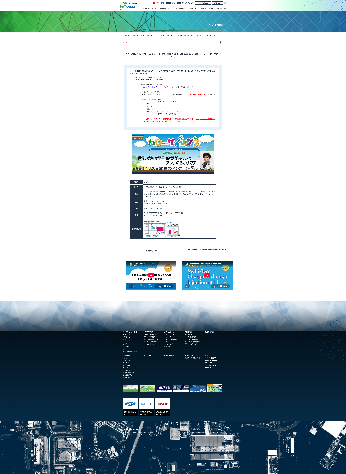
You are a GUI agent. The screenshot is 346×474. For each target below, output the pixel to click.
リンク (207, 355)
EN (183, 3)
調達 (124, 349)
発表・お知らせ (172, 8)
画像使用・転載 (221, 8)
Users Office (189, 355)
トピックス (167, 337)
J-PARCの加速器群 (150, 334)
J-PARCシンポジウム (130, 377)
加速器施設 (188, 334)
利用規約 (207, 429)
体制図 (125, 344)
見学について (211, 8)
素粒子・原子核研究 (150, 337)
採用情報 (216, 3)
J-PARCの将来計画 (150, 344)
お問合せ (208, 368)
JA (179, 3)
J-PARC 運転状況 (202, 3)
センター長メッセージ (130, 334)
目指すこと (126, 337)
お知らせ (167, 346)
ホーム (125, 35)
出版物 (125, 358)
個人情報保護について (193, 429)
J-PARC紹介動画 (210, 365)
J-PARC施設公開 (128, 372)
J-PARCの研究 (161, 8)
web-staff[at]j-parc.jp (150, 435)
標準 (168, 3)
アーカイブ (208, 363)
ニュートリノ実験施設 (192, 339)
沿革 (124, 342)
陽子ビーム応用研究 (150, 342)
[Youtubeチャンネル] (154, 3)
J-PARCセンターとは (149, 8)
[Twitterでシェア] (221, 43)
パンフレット (127, 368)
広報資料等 (202, 8)
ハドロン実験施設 (190, 337)
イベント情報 (133, 35)
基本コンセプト (128, 339)
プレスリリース (169, 334)
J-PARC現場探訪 (210, 358)
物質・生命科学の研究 (151, 339)
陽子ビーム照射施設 (191, 344)
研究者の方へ (183, 8)
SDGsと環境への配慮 (130, 351)
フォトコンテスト (129, 370)
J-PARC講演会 (128, 375)
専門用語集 (126, 365)
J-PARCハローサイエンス (148, 35)
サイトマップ (217, 429)
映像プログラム (128, 360)
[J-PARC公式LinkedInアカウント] (162, 3)
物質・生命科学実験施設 (192, 342)
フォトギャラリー (129, 363)
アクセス (191, 3)
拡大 (173, 3)
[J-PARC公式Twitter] (158, 3)
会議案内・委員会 (211, 360)
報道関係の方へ (193, 8)
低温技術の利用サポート (192, 358)
